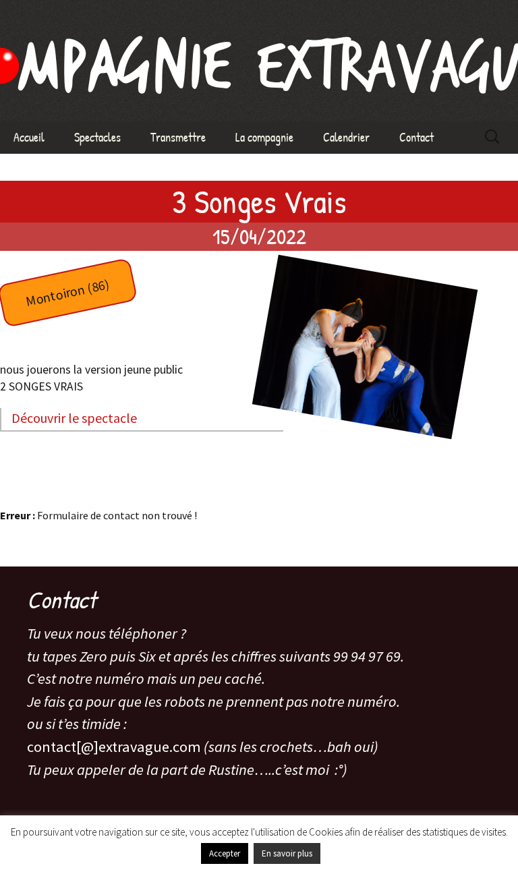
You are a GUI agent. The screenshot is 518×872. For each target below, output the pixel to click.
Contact (416, 137)
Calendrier (346, 137)
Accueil (29, 137)
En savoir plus (287, 853)
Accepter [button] (224, 853)
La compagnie (264, 137)
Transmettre (178, 137)
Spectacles (97, 137)
